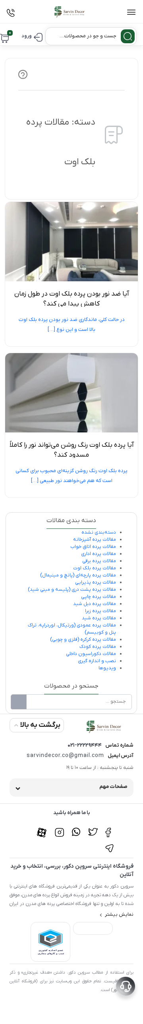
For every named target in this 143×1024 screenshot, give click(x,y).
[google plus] (76, 828)
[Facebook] (109, 828)
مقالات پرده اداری (98, 554)
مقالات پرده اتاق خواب (93, 547)
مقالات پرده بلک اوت (94, 568)
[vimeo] (109, 844)
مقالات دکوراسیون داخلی (91, 654)
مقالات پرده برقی (99, 561)
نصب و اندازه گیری (97, 661)
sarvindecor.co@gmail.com (65, 755)
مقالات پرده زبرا (100, 611)
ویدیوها (107, 668)
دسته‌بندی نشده (98, 532)
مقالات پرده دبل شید (94, 604)
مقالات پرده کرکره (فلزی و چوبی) (83, 639)
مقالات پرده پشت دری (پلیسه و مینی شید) (72, 589)
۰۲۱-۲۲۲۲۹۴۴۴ (85, 745)
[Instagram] (59, 828)
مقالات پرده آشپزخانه (94, 539)
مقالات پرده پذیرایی (95, 582)
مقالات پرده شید (99, 618)
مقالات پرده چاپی (98, 597)
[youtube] (43, 828)
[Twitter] (93, 828)
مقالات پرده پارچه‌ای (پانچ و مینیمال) (78, 575)
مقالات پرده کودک (97, 647)
